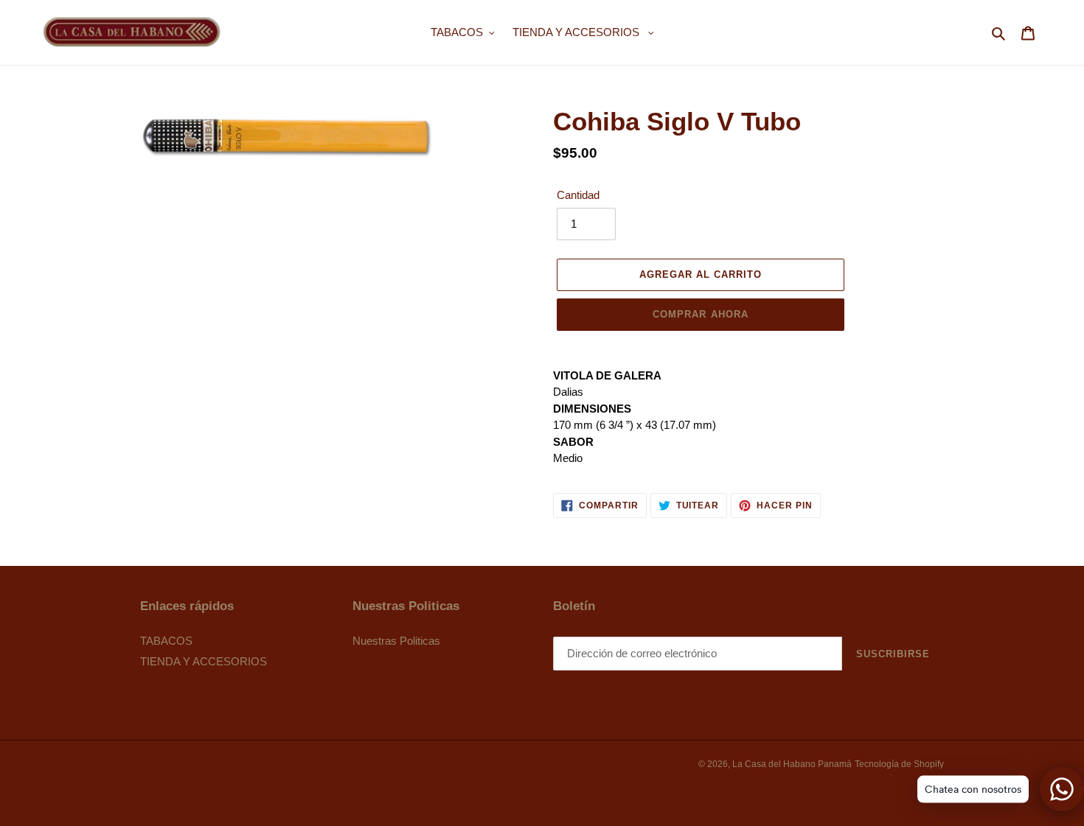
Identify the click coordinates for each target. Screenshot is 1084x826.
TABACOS (166, 640)
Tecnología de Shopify (899, 764)
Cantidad (578, 195)
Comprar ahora (700, 314)
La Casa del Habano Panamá (792, 764)
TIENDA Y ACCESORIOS (203, 661)
